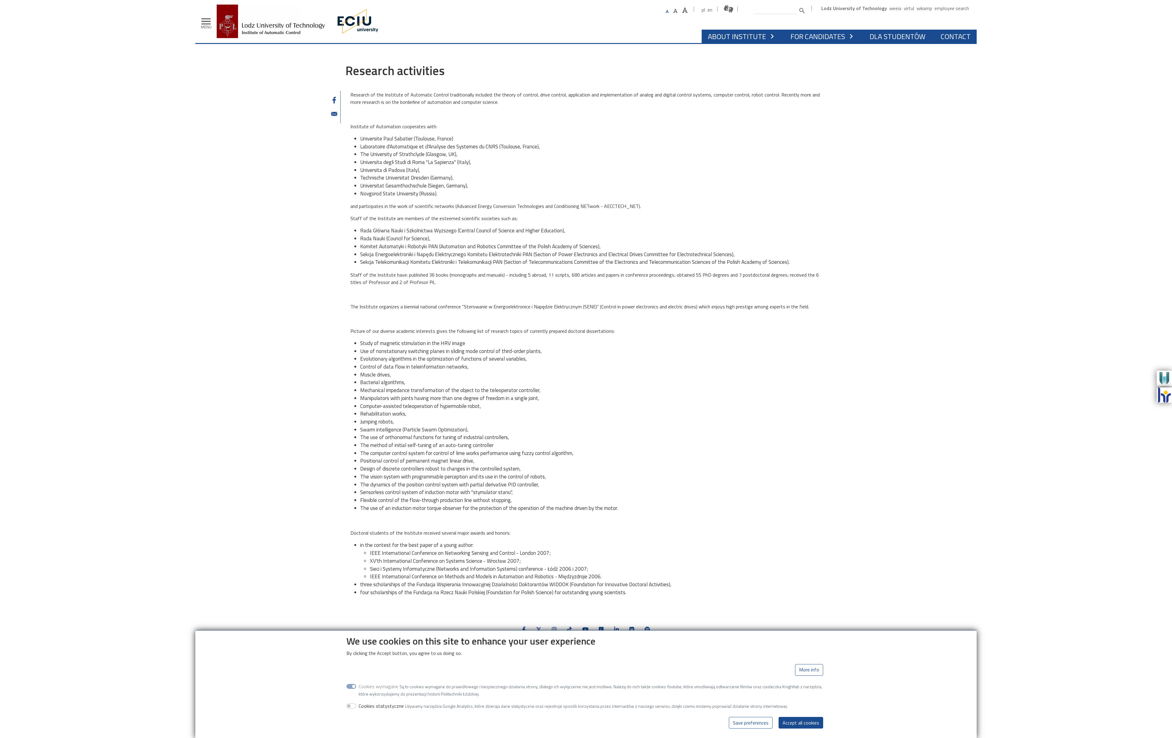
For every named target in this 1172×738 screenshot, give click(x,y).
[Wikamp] (1164, 377)
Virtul (909, 8)
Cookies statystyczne (381, 706)
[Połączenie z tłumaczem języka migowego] (729, 9)
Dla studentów (897, 36)
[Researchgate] (601, 629)
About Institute (737, 36)
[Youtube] (585, 629)
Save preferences (751, 722)
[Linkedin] (616, 629)
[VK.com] (631, 629)
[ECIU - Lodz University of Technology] (356, 21)
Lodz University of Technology (854, 8)
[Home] (273, 9)
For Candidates (817, 36)
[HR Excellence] (1164, 394)
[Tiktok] (569, 629)
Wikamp (924, 8)
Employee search (952, 8)
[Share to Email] (334, 114)
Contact (956, 36)
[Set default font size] (667, 11)
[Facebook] (524, 629)
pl (703, 9)
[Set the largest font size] (685, 10)
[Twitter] (538, 629)
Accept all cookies (801, 722)
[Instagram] (554, 629)
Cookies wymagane (378, 686)
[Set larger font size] (675, 10)
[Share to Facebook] (334, 100)
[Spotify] (647, 629)
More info (809, 669)
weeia (895, 8)
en (709, 9)
